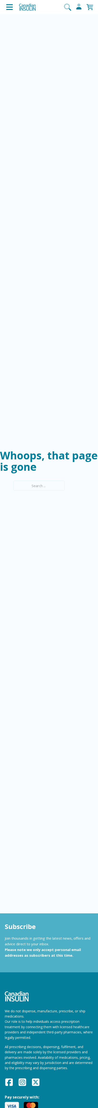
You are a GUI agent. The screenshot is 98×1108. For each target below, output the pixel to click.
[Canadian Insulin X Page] (35, 1083)
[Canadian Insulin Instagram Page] (22, 1083)
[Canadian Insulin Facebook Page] (9, 1083)
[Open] (9, 7)
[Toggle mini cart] (90, 7)
